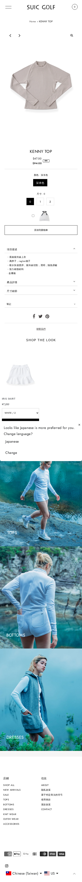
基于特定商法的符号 (52, 794)
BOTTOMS (8, 804)
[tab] (41, 248)
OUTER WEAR (10, 819)
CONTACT (46, 809)
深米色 (40, 183)
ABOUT (45, 785)
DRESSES (8, 809)
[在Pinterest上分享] (47, 317)
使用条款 (46, 799)
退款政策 (46, 804)
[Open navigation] (8, 7)
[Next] (19, 35)
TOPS (6, 799)
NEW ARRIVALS (12, 789)
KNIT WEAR (9, 814)
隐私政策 (46, 789)
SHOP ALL (8, 785)
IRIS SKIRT (8, 399)
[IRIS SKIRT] (20, 370)
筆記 (8, 304)
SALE (6, 794)
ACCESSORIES (11, 823)
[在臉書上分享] (34, 317)
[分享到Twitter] (40, 317)
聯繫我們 (41, 329)
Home (32, 21)
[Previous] (10, 35)
